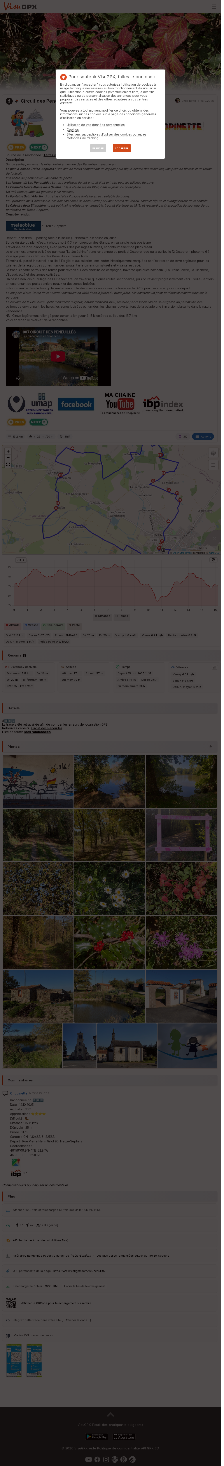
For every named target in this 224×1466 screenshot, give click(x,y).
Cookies (73, 129)
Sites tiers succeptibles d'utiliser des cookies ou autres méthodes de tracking (106, 136)
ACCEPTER (122, 148)
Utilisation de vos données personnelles (96, 125)
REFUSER (98, 148)
